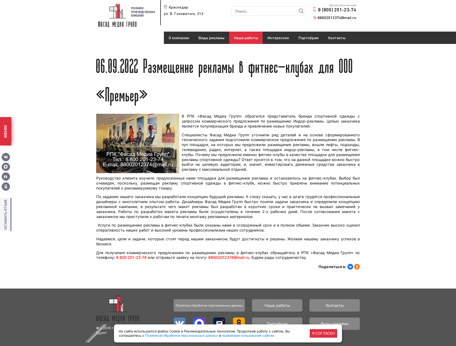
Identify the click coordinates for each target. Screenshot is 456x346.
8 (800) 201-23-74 (337, 9)
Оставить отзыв (5, 214)
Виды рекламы (211, 37)
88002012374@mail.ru (337, 17)
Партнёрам (308, 37)
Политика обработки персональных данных (209, 305)
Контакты (337, 37)
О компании (179, 37)
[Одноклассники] (357, 267)
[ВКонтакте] (350, 267)
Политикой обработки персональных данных (181, 335)
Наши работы (246, 37)
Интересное (278, 37)
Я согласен (323, 333)
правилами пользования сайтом (248, 335)
